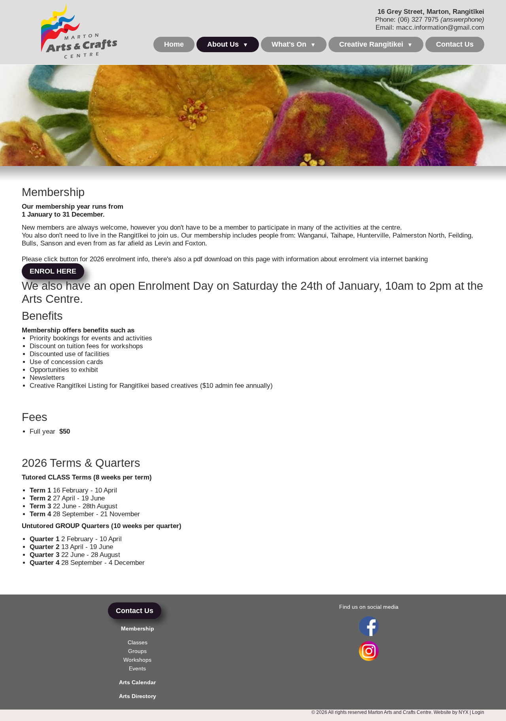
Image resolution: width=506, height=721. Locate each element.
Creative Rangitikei (376, 44)
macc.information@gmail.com (440, 27)
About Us (227, 44)
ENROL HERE (53, 271)
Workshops (137, 660)
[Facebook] (368, 626)
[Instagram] (369, 659)
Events (137, 668)
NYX (463, 712)
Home (174, 44)
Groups (137, 651)
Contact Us (455, 44)
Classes (137, 642)
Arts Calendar (137, 682)
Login (478, 712)
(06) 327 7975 (418, 19)
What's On (294, 44)
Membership (137, 628)
